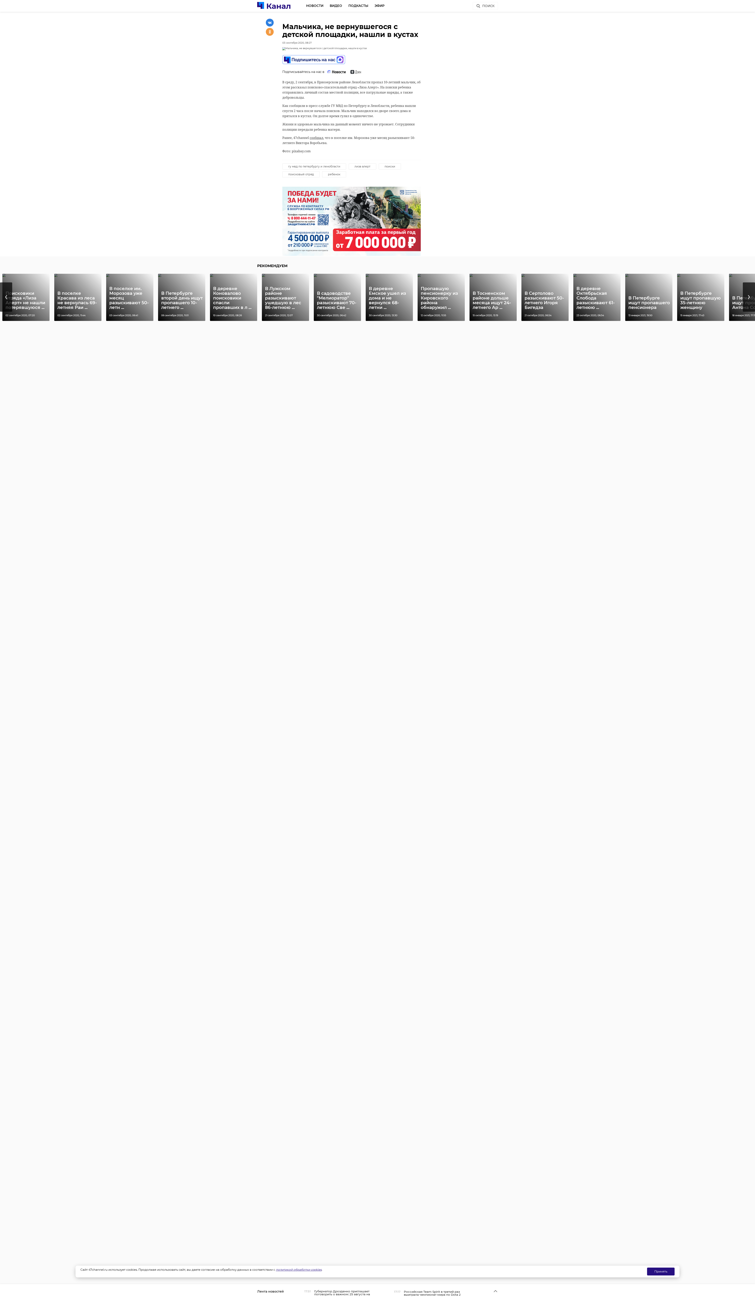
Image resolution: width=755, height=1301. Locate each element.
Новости (314, 6)
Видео (336, 6)
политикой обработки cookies (299, 1270)
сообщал (316, 138)
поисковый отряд (301, 174)
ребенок (334, 174)
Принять (660, 1271)
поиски (390, 166)
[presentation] (6, 297)
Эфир (380, 6)
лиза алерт (362, 166)
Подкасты (358, 6)
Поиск (488, 6)
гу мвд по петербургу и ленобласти (314, 166)
